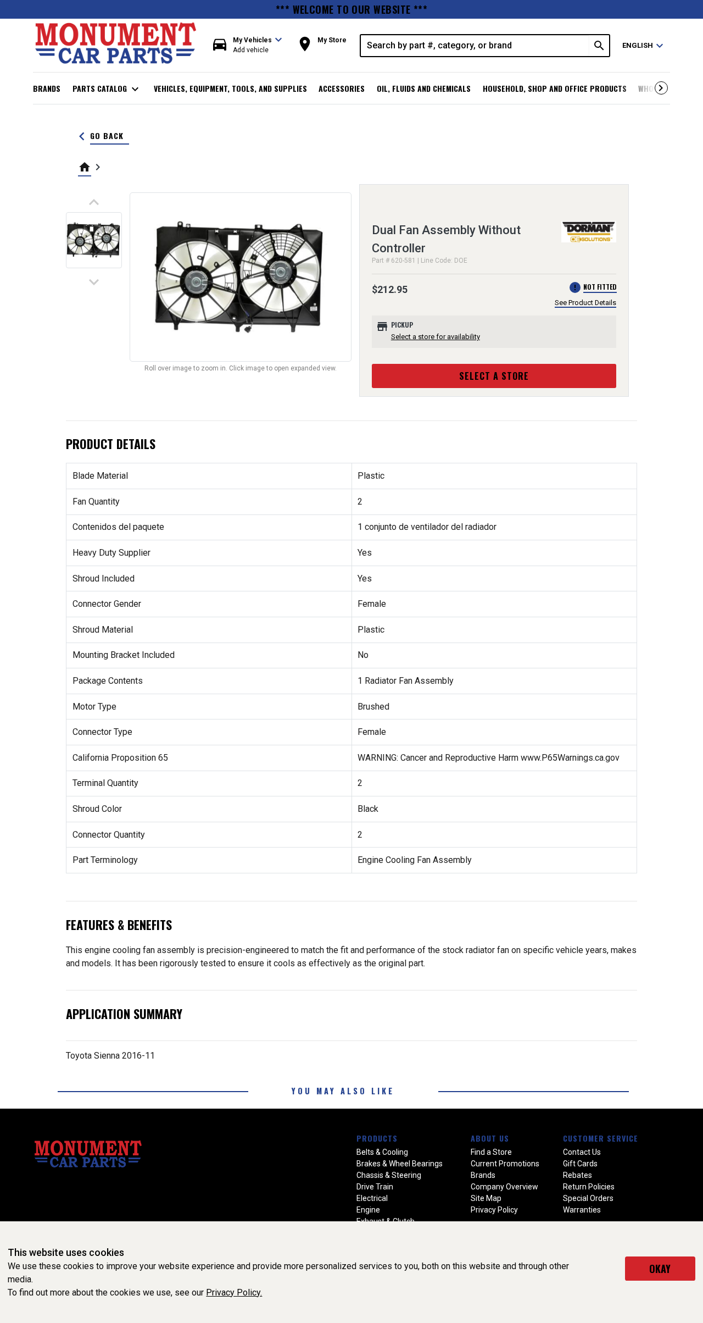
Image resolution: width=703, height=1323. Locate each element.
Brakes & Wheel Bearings (399, 1163)
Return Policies (589, 1186)
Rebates (577, 1175)
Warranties (582, 1209)
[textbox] (475, 45)
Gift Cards (580, 1163)
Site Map (486, 1198)
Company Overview (504, 1186)
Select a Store (494, 376)
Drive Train (374, 1186)
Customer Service (600, 1138)
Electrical (372, 1198)
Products (377, 1138)
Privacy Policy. (234, 1292)
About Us (490, 1138)
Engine (368, 1209)
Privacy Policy (494, 1209)
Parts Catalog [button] (107, 89)
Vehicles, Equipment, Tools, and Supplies (230, 88)
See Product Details (585, 302)
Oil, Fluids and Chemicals (424, 88)
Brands (46, 88)
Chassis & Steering (388, 1175)
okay (660, 1268)
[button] (247, 45)
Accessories (342, 88)
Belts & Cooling (382, 1152)
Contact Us (582, 1152)
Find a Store (491, 1152)
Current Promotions (505, 1163)
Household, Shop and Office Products (555, 88)
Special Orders (588, 1198)
